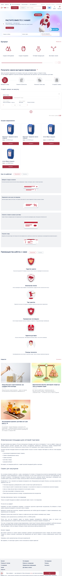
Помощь (47, 563)
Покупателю (17, 174)
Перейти (11, 143)
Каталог (3, 561)
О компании (58, 4)
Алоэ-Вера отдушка (49, 137)
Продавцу (25, 174)
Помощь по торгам (5, 563)
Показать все (58, 41)
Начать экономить (5, 29)
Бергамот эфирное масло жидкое (10, 137)
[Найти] (43, 7)
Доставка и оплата (50, 4)
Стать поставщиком (15, 4)
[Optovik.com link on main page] (4, 8)
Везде (22, 7)
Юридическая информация (29, 565)
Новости (7, 4)
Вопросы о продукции (28, 563)
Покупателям (24, 4)
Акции (2, 4)
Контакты (43, 4)
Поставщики (26, 561)
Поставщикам (33, 4)
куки (31, 573)
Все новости (58, 359)
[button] (58, 24)
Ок (49, 573)
